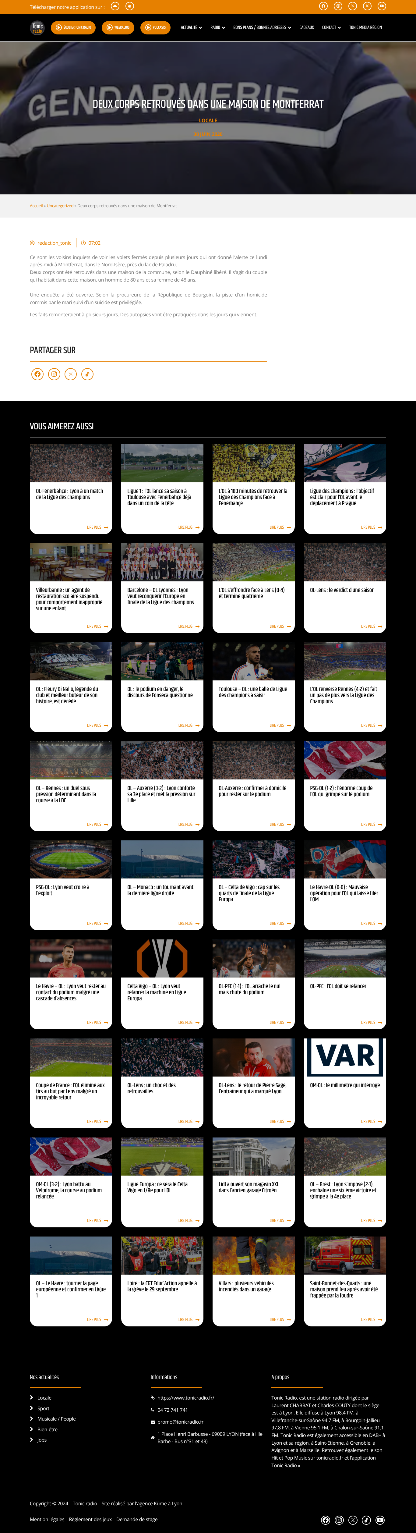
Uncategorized (60, 205)
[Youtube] (380, 1520)
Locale (208, 120)
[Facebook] (37, 374)
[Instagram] (54, 374)
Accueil (36, 205)
